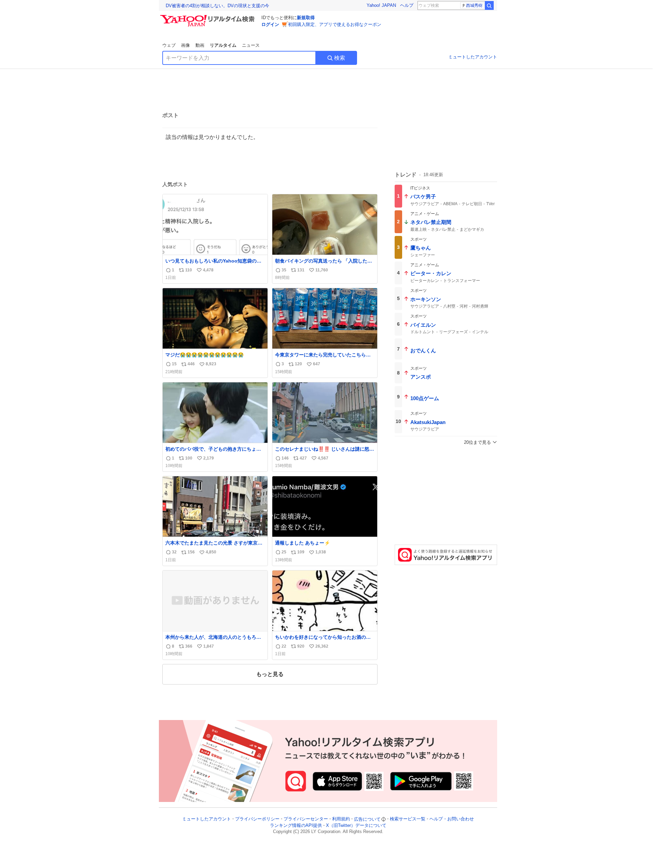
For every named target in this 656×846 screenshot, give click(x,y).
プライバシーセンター (306, 819)
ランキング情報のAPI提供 (296, 825)
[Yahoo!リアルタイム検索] (208, 17)
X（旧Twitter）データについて (356, 825)
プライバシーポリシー (257, 819)
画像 (185, 45)
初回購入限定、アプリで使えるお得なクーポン (334, 24)
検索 (339, 58)
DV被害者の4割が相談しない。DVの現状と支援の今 (217, 5)
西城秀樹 (474, 5)
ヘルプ (406, 5)
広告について (367, 819)
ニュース (251, 45)
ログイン (270, 24)
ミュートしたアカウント (472, 56)
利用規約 (341, 819)
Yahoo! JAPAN (381, 5)
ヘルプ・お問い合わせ (451, 819)
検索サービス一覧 (407, 819)
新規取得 (306, 17)
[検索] (489, 5)
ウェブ (169, 45)
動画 (199, 45)
